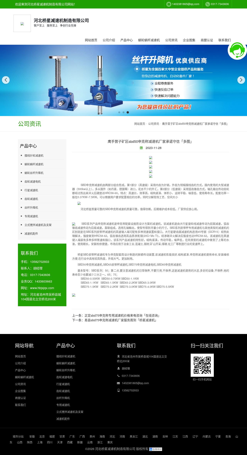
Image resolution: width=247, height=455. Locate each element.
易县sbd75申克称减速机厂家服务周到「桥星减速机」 (121, 320)
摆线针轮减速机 (34, 155)
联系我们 (224, 40)
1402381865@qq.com (185, 4)
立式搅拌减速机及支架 (38, 225)
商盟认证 (207, 40)
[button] (119, 112)
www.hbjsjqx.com (42, 288)
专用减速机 (31, 216)
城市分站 (18, 436)
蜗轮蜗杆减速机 (149, 40)
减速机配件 (31, 233)
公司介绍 (109, 40)
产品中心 (126, 40)
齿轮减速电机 (33, 181)
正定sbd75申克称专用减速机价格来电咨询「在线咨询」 (123, 315)
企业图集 (189, 40)
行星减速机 (31, 190)
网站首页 (91, 40)
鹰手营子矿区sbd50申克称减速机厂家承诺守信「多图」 (195, 123)
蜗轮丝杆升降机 (34, 173)
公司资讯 (171, 40)
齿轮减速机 (31, 199)
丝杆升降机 (31, 207)
